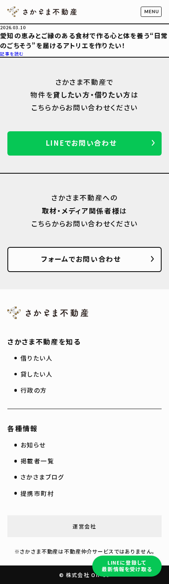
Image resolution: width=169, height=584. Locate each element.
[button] (151, 12)
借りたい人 (37, 358)
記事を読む (11, 54)
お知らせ (33, 444)
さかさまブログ (42, 476)
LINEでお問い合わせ (81, 142)
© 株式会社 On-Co (84, 575)
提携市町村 (37, 493)
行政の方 (34, 390)
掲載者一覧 (37, 460)
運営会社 (84, 526)
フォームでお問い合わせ (81, 259)
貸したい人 (37, 374)
